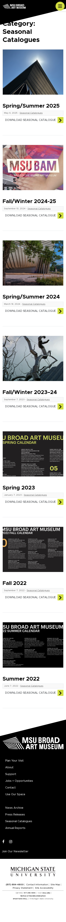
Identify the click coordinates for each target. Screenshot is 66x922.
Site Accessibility (44, 888)
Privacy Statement (22, 888)
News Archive (14, 807)
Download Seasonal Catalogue (30, 120)
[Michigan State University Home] (33, 871)
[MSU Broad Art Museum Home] (33, 745)
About (9, 767)
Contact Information (37, 885)
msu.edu (46, 893)
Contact (10, 787)
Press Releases (15, 814)
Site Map (55, 885)
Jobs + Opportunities (19, 781)
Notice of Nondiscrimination (33, 896)
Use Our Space (15, 794)
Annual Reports (15, 828)
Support (10, 774)
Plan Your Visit (14, 760)
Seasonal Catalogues (31, 113)
